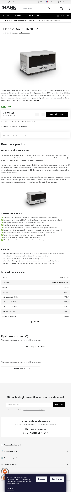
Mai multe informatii (32, 100)
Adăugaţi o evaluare (35, 347)
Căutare (48, 8)
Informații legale (5, 2)
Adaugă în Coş (56, 114)
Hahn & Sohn (31, 121)
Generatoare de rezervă (60, 282)
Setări (10, 489)
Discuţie (25, 135)
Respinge (41, 479)
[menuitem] (7, 16)
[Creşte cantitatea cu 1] (43, 114)
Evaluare (15, 135)
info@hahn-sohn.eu (37, 429)
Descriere (6, 135)
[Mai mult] (63, 16)
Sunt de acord (57, 479)
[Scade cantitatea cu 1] (37, 114)
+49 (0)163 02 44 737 (62, 8)
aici (18, 483)
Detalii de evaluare (24, 33)
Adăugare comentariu (20, 369)
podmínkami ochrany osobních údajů (34, 410)
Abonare (59, 405)
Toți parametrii (34, 322)
